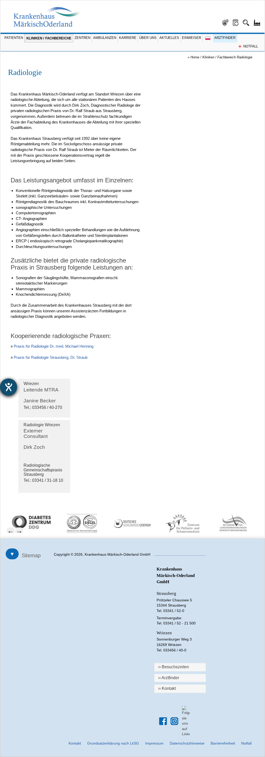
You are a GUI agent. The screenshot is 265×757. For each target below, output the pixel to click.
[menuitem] (34, 522)
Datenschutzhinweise (187, 743)
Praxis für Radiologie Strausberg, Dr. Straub (50, 357)
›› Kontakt (167, 688)
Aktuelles (169, 38)
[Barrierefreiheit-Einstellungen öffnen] (8, 387)
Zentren (82, 38)
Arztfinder (224, 38)
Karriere (127, 38)
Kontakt (75, 743)
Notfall (246, 743)
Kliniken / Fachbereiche (48, 38)
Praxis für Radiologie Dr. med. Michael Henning (53, 346)
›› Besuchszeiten (173, 667)
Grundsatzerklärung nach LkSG (113, 743)
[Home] (46, 17)
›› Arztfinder (168, 678)
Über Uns (148, 38)
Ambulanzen (104, 38)
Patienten (13, 38)
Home (194, 57)
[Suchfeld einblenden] (248, 21)
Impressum (154, 743)
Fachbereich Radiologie (235, 57)
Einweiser (191, 38)
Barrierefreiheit (223, 743)
